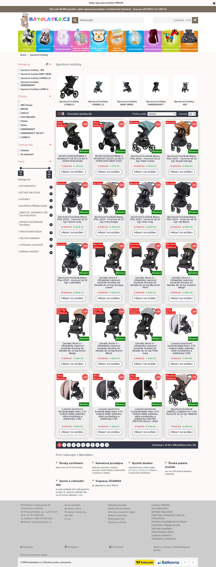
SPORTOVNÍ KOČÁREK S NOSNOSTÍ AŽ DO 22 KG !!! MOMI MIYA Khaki (72, 158)
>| (107, 445)
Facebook (117, 547)
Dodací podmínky (117, 515)
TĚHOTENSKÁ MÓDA (162, 532)
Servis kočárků (72, 505)
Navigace (28, 547)
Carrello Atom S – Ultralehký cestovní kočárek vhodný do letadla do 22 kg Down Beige (72, 348)
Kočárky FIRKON (160, 505)
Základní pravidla (117, 505)
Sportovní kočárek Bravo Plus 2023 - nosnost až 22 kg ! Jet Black (182, 219)
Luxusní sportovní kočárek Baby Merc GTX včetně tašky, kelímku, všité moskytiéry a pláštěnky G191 (109, 414)
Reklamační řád (116, 519)
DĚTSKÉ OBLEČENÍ (161, 512)
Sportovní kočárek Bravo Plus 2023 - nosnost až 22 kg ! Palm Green (145, 158)
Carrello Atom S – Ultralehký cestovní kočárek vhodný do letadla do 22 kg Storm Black (109, 348)
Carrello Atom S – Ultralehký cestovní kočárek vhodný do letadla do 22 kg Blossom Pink (145, 282)
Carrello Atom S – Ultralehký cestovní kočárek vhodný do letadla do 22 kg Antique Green (108, 282)
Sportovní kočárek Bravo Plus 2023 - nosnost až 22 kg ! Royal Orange (182, 158)
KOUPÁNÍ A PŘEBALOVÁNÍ (165, 525)
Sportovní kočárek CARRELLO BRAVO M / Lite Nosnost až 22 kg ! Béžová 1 (181, 413)
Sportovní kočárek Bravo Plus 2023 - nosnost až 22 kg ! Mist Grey (145, 219)
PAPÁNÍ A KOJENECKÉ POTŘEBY (169, 522)
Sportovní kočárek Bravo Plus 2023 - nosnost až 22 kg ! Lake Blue (72, 280)
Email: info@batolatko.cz (37, 522)
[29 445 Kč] (49, 168)
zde (80, 495)
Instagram (73, 547)
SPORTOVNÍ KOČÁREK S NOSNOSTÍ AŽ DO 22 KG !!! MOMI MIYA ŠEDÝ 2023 (109, 158)
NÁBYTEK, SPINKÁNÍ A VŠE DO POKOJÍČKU (168, 517)
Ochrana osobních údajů (121, 512)
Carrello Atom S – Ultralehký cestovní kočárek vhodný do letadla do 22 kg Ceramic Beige (181, 282)
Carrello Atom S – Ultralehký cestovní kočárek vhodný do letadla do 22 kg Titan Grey (145, 348)
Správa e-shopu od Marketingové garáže (172, 548)
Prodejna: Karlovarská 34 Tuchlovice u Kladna (35, 507)
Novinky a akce (73, 508)
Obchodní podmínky (119, 508)
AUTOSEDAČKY (159, 508)
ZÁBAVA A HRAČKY (161, 535)
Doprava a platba (117, 522)
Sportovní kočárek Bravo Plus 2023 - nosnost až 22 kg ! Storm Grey (72, 219)
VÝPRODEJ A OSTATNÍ (163, 539)
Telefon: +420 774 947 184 (38, 518)
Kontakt (69, 515)
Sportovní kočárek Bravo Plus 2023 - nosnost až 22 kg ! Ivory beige (109, 219)
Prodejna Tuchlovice (138, 470)
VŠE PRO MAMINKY (161, 528)
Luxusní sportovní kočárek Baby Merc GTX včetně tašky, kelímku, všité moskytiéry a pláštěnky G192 (181, 348)
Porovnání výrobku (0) (80, 114)
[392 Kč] (21, 168)
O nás (68, 519)
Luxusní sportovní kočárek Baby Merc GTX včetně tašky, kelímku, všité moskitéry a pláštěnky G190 (72, 414)
